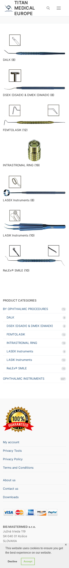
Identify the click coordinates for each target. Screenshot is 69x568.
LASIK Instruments (19, 360)
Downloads (11, 497)
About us (9, 480)
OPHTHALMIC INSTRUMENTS (23, 378)
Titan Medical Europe (24, 8)
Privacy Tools (12, 450)
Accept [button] (28, 561)
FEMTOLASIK (16, 334)
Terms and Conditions (18, 467)
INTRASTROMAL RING (22, 343)
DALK (10, 317)
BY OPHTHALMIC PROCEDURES (25, 309)
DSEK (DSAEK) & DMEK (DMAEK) (30, 326)
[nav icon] (59, 8)
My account (11, 442)
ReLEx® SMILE (17, 368)
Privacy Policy (13, 459)
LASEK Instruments (20, 351)
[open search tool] (48, 8)
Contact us (10, 488)
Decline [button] (12, 561)
